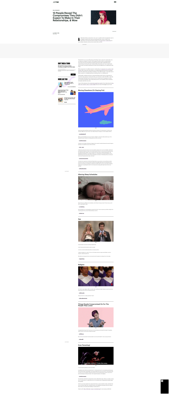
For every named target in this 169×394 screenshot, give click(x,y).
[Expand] (161, 380)
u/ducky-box (81, 213)
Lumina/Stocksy (114, 31)
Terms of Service (71, 70)
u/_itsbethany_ (82, 206)
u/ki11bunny (81, 333)
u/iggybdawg (81, 258)
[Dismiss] (167, 380)
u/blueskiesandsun (82, 168)
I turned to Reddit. (92, 84)
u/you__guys (81, 147)
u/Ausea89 (81, 339)
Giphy (96, 200)
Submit (73, 74)
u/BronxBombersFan (83, 298)
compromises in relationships (105, 40)
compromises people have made (96, 83)
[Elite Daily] (56, 2)
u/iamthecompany (82, 140)
